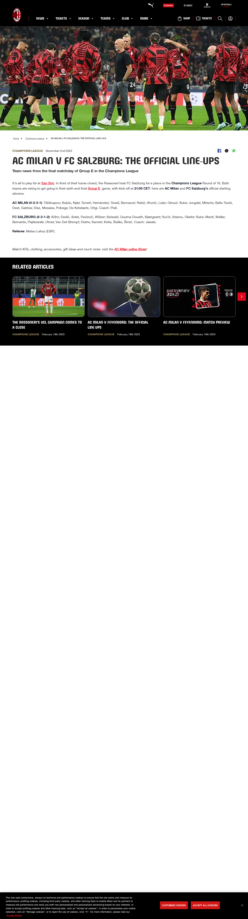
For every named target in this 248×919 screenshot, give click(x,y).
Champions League (34, 138)
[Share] (219, 151)
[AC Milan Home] (16, 15)
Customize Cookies (174, 905)
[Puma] (149, 5)
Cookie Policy (14, 915)
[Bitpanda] (207, 5)
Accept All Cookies (205, 905)
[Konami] (226, 5)
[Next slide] (241, 296)
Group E (94, 188)
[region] (124, 905)
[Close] (242, 905)
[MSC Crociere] (188, 5)
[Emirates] (168, 5)
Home (16, 138)
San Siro (47, 183)
